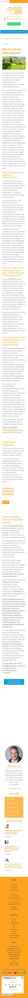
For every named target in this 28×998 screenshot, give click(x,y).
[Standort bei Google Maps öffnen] (18, 973)
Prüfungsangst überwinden (14, 954)
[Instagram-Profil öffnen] (12, 973)
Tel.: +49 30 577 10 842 (14, 902)
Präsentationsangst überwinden (14, 950)
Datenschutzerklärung (14, 935)
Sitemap (14, 931)
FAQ (14, 927)
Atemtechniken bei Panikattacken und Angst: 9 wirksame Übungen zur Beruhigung (12, 848)
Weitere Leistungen (14, 965)
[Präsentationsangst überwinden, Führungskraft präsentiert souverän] (7, 859)
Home (14, 919)
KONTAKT (14, 880)
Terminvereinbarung (14, 923)
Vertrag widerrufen (14, 937)
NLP (14, 960)
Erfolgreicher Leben (12, 807)
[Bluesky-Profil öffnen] (24, 973)
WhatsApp (14, 907)
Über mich (14, 921)
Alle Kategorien (11, 799)
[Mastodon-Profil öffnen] (21, 973)
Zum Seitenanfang (7, 994)
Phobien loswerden (14, 946)
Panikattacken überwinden (14, 948)
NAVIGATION (14, 915)
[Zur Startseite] (14, 10)
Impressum (14, 933)
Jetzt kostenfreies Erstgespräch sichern (14, 32)
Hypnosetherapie (14, 956)
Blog (14, 925)
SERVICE (14, 942)
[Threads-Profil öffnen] (15, 973)
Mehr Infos (18, 978)
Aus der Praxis (11, 815)
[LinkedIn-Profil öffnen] (3, 973)
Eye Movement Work (14, 962)
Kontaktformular (14, 909)
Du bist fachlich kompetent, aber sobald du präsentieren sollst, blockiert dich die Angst (13, 865)
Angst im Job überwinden (14, 952)
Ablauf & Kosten (14, 929)
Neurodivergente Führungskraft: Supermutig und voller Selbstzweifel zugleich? (13, 832)
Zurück (5, 502)
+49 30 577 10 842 (15, 17)
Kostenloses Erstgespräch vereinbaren (8, 491)
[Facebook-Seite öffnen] (6, 973)
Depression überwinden (13, 811)
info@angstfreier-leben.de (15, 19)
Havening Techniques (14, 958)
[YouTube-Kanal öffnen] (9, 973)
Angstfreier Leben (11, 803)
